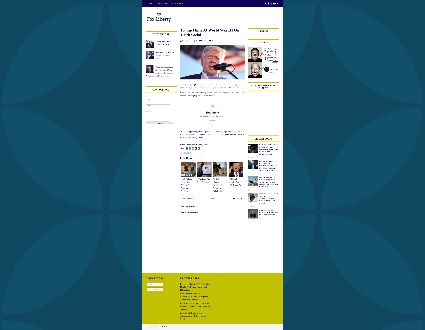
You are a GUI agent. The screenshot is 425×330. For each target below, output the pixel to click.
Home (151, 3)
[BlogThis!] (184, 153)
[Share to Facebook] (188, 153)
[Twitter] (266, 3)
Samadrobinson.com (272, 327)
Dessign (250, 327)
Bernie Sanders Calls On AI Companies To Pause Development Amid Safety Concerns (194, 297)
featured (177, 3)
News (200, 144)
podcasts (163, 3)
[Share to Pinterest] (191, 153)
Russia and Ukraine (214, 85)
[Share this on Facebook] (187, 148)
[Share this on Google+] (193, 148)
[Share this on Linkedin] (199, 148)
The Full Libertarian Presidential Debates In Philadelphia (218, 185)
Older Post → (238, 199)
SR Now (181, 327)
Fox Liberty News (163, 327)
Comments (153, 289)
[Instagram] (271, 3)
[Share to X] (186, 153)
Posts (151, 284)
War (205, 144)
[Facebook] (268, 3)
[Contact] (274, 3)
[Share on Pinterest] (196, 148)
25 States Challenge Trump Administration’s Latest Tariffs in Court (193, 316)
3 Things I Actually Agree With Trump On (235, 182)
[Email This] (182, 153)
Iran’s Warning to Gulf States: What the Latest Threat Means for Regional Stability (195, 306)
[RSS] (278, 3)
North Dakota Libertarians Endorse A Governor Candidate (186, 185)
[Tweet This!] (190, 148)
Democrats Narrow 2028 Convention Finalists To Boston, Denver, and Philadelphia (195, 287)
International (192, 144)
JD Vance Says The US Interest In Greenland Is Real (164, 56)
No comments (217, 41)
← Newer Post (187, 199)
